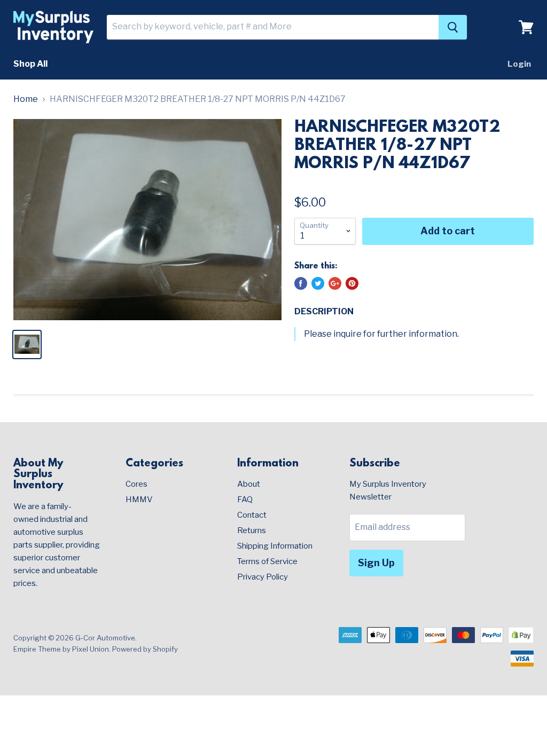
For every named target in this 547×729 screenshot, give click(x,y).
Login (519, 64)
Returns (251, 530)
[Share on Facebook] (300, 283)
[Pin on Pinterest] (352, 283)
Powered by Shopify (145, 649)
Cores (136, 484)
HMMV (139, 499)
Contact (252, 515)
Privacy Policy (262, 577)
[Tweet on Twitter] (317, 283)
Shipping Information (274, 546)
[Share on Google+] (335, 283)
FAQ (245, 499)
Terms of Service (267, 561)
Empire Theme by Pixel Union (61, 649)
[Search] (453, 27)
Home (25, 99)
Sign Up (376, 562)
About (248, 484)
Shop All (30, 64)
